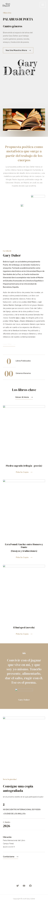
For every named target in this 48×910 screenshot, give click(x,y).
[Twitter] (17, 885)
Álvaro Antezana (26, 321)
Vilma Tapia (13, 321)
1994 (23, 318)
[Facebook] (30, 885)
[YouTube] (24, 885)
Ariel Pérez (31, 302)
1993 (17, 318)
